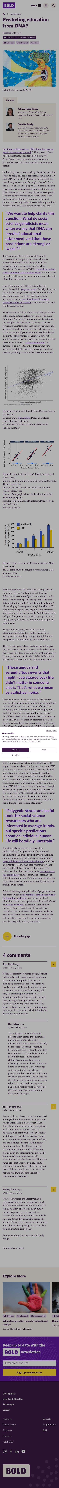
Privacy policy (51, 731)
